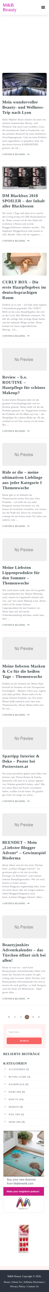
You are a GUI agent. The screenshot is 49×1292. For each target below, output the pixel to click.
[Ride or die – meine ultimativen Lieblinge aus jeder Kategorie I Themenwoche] (24, 454)
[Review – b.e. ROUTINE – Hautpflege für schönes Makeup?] (24, 359)
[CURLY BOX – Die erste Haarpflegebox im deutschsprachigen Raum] (24, 264)
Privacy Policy (17, 1286)
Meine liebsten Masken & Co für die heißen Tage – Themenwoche (23, 671)
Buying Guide (18, 1077)
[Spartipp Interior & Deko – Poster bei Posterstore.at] (24, 738)
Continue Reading (13, 154)
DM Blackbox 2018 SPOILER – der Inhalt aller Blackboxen (23, 200)
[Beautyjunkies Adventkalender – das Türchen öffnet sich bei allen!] (24, 926)
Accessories (17, 1069)
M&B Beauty (10, 7)
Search (24, 1041)
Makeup (14, 1107)
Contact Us (33, 1286)
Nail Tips (14, 1114)
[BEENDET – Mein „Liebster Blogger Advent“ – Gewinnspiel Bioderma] (24, 824)
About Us (17, 1282)
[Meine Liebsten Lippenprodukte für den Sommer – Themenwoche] (24, 549)
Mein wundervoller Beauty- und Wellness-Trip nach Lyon (23, 107)
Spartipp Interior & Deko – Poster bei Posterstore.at (21, 761)
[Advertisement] (24, 40)
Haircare (15, 1092)
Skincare (15, 1122)
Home (7, 1282)
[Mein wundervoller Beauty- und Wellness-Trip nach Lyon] (24, 84)
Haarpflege (17, 1084)
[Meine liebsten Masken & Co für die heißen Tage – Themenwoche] (24, 648)
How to (13, 1099)
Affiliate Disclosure (34, 1282)
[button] (43, 7)
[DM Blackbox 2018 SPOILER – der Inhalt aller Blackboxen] (24, 177)
